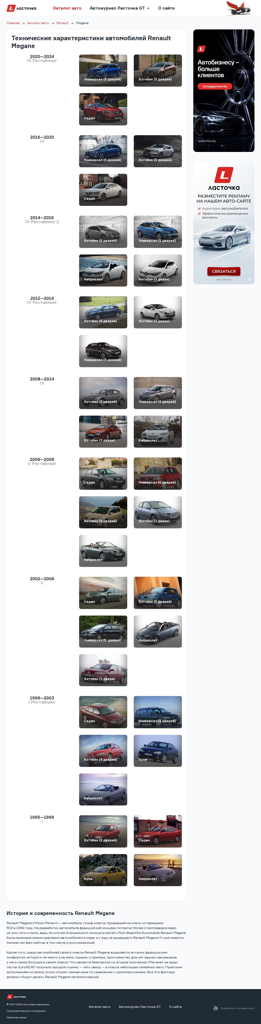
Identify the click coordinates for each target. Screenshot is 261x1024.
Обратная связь (16, 1017)
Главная (13, 23)
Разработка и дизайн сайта (237, 1008)
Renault (62, 23)
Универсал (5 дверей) (102, 79)
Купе (143, 759)
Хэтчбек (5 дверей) (155, 79)
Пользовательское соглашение (26, 1010)
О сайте (166, 8)
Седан (89, 118)
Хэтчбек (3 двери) (154, 279)
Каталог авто (67, 8)
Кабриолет (93, 279)
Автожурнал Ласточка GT (140, 1007)
